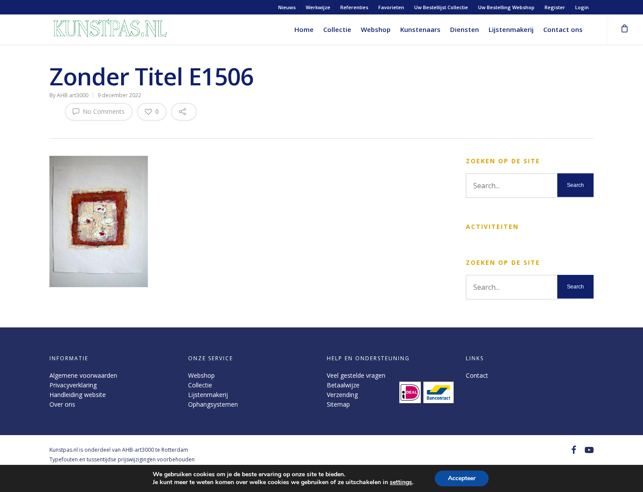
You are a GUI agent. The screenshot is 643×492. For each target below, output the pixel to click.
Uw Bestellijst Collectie (441, 7)
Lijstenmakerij (511, 29)
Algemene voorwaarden (83, 375)
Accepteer (461, 478)
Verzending (342, 394)
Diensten (464, 29)
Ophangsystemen (213, 404)
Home (304, 29)
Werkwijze (318, 7)
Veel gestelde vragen (356, 375)
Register (555, 7)
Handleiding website (77, 394)
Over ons (62, 404)
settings (401, 482)
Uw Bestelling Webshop (506, 7)
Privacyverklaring (73, 385)
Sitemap (338, 404)
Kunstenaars (420, 29)
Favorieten (391, 7)
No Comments (103, 111)
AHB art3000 (72, 95)
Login (582, 7)
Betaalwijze (343, 385)
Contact (477, 375)
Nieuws (287, 7)
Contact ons (563, 29)
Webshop (376, 29)
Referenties (354, 7)
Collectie (337, 29)
